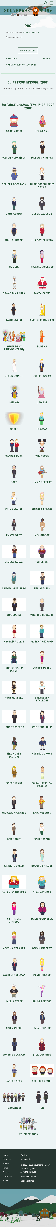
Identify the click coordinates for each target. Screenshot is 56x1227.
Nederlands (26, 1159)
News (5, 1168)
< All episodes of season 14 (21, 64)
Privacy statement (28, 1176)
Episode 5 (35, 32)
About (5, 1180)
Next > (46, 58)
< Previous (11, 58)
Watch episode (28, 50)
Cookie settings (27, 1181)
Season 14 (26, 32)
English (24, 1155)
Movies (6, 1163)
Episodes (7, 1159)
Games (6, 1172)
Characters (7, 1176)
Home (5, 1155)
